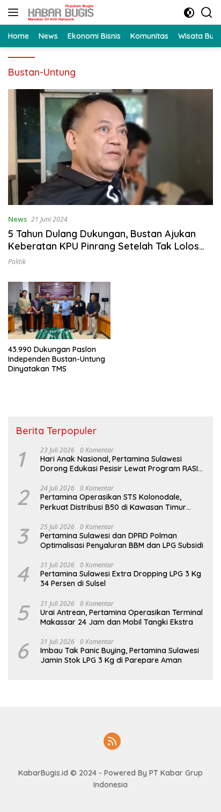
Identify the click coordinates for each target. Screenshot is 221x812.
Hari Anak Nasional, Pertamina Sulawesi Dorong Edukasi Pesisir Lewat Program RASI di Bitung (119, 463)
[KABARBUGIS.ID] (59, 12)
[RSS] (112, 742)
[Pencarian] (207, 12)
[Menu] (15, 12)
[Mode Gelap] (189, 12)
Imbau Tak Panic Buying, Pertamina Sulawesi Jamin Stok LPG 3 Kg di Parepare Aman (119, 655)
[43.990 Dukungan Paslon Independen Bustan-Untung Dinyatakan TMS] (59, 310)
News (17, 219)
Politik (17, 261)
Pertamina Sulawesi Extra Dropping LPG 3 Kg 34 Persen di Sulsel (120, 578)
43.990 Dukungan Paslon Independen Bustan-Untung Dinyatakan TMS (56, 359)
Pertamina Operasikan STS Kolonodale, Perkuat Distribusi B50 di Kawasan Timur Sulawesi (113, 501)
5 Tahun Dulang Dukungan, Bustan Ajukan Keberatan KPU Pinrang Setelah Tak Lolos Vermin (103, 246)
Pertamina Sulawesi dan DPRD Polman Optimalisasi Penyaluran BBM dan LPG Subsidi (121, 540)
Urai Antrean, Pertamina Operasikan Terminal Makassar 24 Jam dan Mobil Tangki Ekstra (121, 617)
